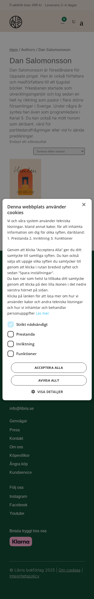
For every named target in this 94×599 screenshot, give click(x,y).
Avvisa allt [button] (48, 380)
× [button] (83, 204)
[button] (47, 391)
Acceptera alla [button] (49, 367)
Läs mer (42, 313)
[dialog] (47, 299)
